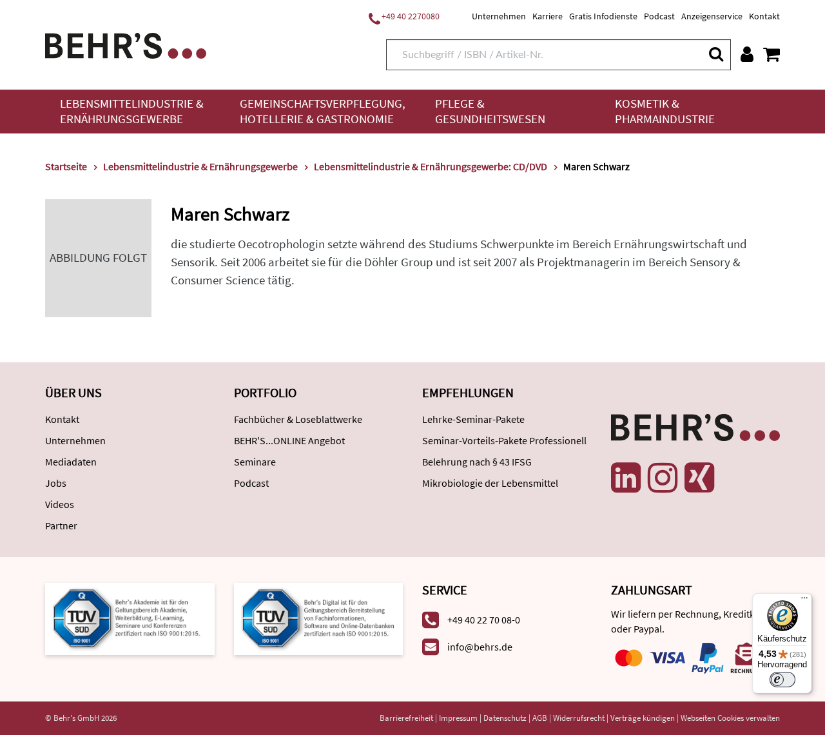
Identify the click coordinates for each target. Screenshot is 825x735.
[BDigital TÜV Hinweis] (130, 617)
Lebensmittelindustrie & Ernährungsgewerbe (132, 111)
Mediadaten (71, 461)
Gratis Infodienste (603, 16)
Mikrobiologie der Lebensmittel (490, 482)
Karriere (547, 16)
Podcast (659, 16)
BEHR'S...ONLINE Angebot (289, 440)
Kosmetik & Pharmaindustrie (665, 111)
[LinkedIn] (626, 477)
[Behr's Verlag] (125, 44)
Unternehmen (499, 16)
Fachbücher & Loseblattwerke (298, 419)
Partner (61, 525)
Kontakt (764, 16)
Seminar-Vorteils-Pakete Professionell (504, 440)
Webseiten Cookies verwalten (730, 717)
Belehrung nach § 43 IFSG (477, 461)
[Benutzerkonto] (747, 54)
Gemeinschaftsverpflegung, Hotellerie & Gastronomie (322, 111)
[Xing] (699, 477)
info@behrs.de (479, 646)
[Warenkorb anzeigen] (771, 54)
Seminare (255, 461)
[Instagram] (662, 477)
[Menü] (804, 601)
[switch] (782, 679)
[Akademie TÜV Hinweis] (318, 617)
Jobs (55, 482)
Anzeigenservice (711, 16)
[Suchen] (715, 53)
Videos (59, 504)
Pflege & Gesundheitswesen (490, 111)
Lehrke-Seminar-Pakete (473, 419)
